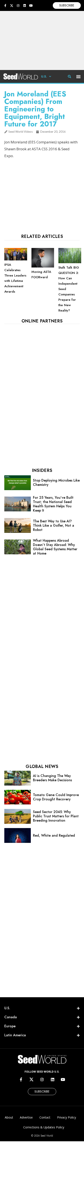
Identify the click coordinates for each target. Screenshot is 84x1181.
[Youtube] (31, 6)
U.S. (44, 76)
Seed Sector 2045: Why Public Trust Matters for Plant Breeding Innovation (56, 816)
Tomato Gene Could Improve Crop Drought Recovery (56, 797)
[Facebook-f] (5, 6)
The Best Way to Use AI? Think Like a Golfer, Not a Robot (53, 525)
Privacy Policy (66, 1117)
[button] (78, 76)
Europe (10, 1026)
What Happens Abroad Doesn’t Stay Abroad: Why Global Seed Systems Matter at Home (55, 547)
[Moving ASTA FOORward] (42, 266)
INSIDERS (42, 470)
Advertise (26, 1117)
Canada (10, 1017)
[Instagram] (18, 6)
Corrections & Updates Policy (43, 1127)
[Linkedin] (25, 6)
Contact (44, 1117)
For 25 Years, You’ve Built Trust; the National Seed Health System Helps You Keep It (53, 504)
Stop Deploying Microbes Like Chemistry (56, 482)
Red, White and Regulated (54, 835)
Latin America (15, 1035)
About (9, 1117)
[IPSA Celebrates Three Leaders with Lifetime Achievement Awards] (15, 259)
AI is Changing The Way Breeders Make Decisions (52, 778)
